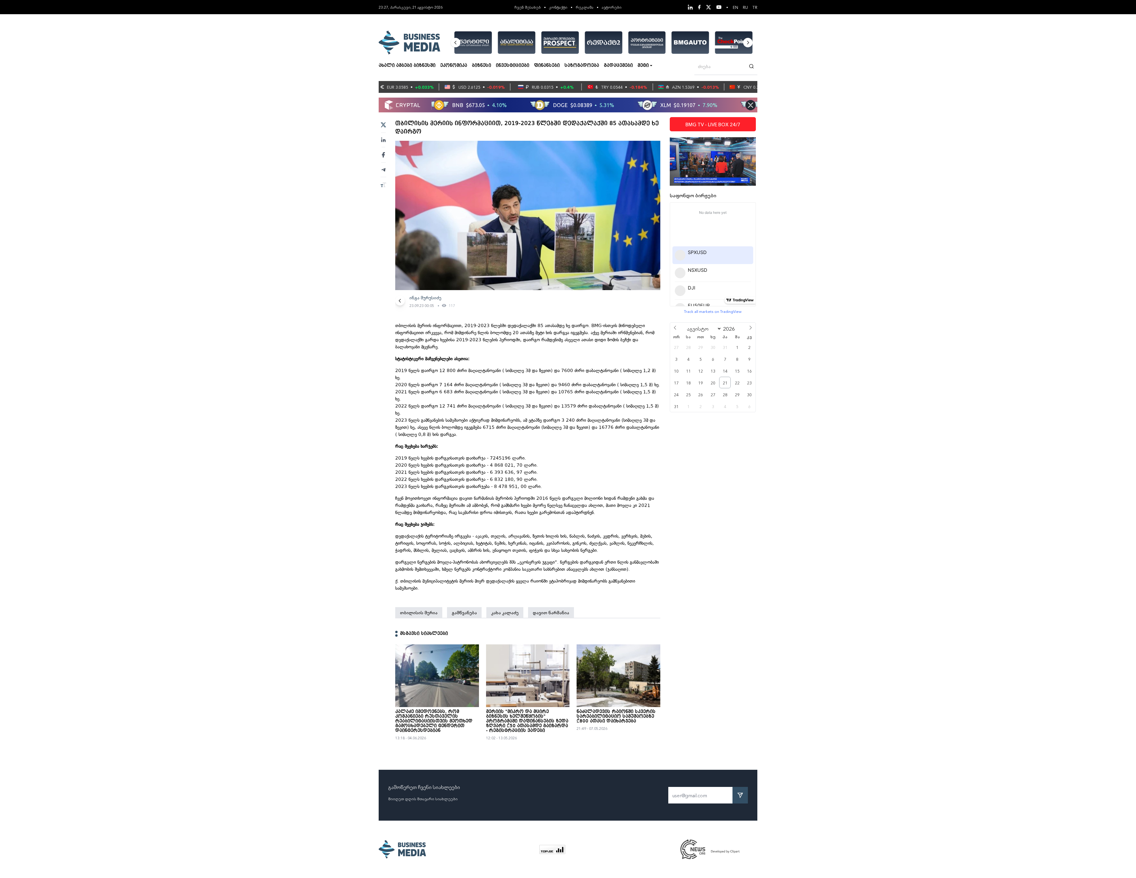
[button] (455, 42)
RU (745, 7)
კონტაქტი (558, 6)
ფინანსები (547, 65)
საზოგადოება (581, 65)
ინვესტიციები (512, 65)
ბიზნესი (481, 65)
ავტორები (612, 6)
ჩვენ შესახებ (527, 6)
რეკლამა (584, 6)
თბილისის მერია (419, 612)
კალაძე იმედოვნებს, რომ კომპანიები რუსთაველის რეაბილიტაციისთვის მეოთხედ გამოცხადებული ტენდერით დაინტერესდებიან (433, 721)
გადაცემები (618, 65)
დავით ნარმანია (551, 612)
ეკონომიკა (453, 65)
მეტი (643, 65)
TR (755, 7)
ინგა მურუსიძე (425, 297)
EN (735, 7)
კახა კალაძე (505, 612)
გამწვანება (464, 612)
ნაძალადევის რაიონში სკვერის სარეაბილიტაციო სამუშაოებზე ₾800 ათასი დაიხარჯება (616, 716)
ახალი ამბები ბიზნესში (407, 65)
